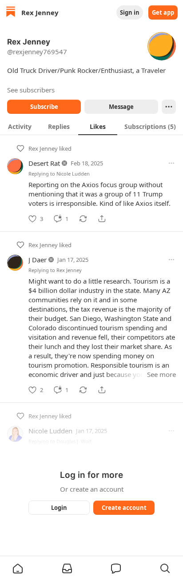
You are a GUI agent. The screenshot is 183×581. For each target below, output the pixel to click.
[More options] (171, 163)
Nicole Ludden (73, 173)
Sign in (129, 12)
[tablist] (91, 126)
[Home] (10, 12)
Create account (124, 508)
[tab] (19, 126)
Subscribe (44, 107)
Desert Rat (44, 163)
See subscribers (31, 89)
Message (121, 107)
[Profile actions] (169, 107)
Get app (163, 12)
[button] (18, 568)
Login (59, 508)
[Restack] (83, 219)
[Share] (101, 219)
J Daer (37, 259)
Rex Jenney (43, 148)
